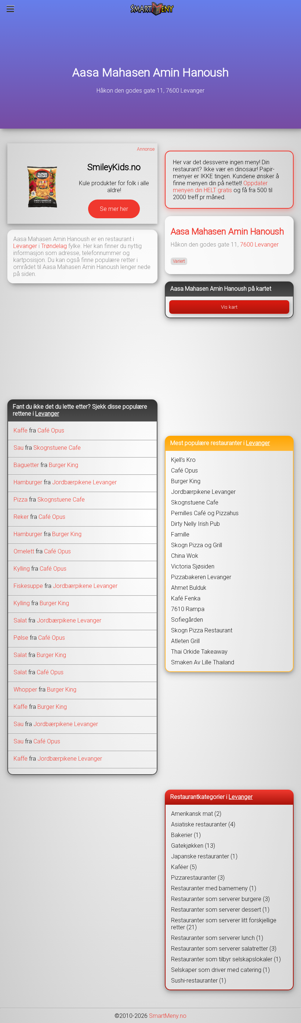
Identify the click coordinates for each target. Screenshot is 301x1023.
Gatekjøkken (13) (193, 845)
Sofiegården (187, 619)
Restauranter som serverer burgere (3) (220, 898)
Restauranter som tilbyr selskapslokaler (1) (226, 959)
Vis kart (229, 307)
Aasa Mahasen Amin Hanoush (150, 72)
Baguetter (26, 465)
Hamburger (28, 482)
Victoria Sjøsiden (192, 566)
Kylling (22, 568)
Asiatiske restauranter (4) (203, 824)
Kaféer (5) (184, 867)
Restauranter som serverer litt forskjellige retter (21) (223, 924)
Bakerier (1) (186, 835)
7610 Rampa (187, 609)
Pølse (21, 637)
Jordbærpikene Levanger (84, 482)
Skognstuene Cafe (57, 447)
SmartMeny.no (167, 1015)
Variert (179, 261)
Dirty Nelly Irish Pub (195, 523)
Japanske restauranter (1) (204, 856)
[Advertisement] (82, 340)
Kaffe (21, 430)
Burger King (63, 465)
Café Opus (50, 430)
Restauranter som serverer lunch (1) (217, 937)
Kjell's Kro (183, 459)
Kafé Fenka (185, 598)
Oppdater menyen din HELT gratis (220, 187)
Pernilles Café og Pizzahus (205, 513)
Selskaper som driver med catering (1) (220, 969)
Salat (20, 620)
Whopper (25, 689)
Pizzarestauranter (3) (198, 877)
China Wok (184, 555)
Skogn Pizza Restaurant (201, 630)
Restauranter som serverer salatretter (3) (223, 948)
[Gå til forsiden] (152, 9)
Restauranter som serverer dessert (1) (220, 909)
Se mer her (114, 208)
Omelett (24, 551)
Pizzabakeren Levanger (201, 577)
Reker (21, 516)
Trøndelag (54, 246)
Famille (180, 534)
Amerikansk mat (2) (196, 813)
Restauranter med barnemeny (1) (213, 888)
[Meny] (10, 9)
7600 (246, 244)
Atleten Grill (185, 641)
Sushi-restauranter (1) (198, 980)
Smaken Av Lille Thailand (202, 662)
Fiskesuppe (28, 585)
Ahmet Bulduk (188, 587)
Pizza (21, 499)
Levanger (25, 246)
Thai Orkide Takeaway (199, 651)
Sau (18, 447)
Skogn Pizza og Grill (196, 545)
